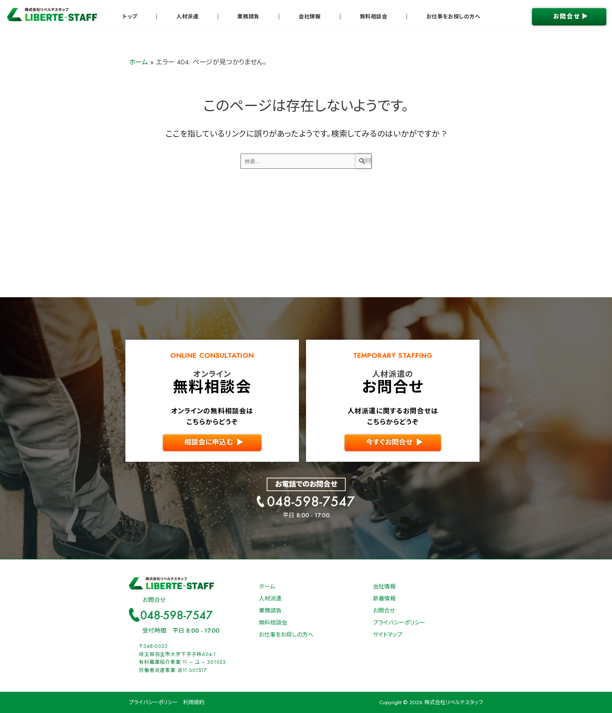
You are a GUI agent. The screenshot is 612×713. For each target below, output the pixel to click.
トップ (130, 17)
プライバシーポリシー (399, 623)
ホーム (138, 62)
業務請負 (248, 17)
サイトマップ (387, 635)
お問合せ (384, 610)
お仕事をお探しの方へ (453, 17)
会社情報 (310, 17)
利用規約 (193, 702)
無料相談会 (373, 17)
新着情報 (384, 598)
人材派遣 (187, 17)
